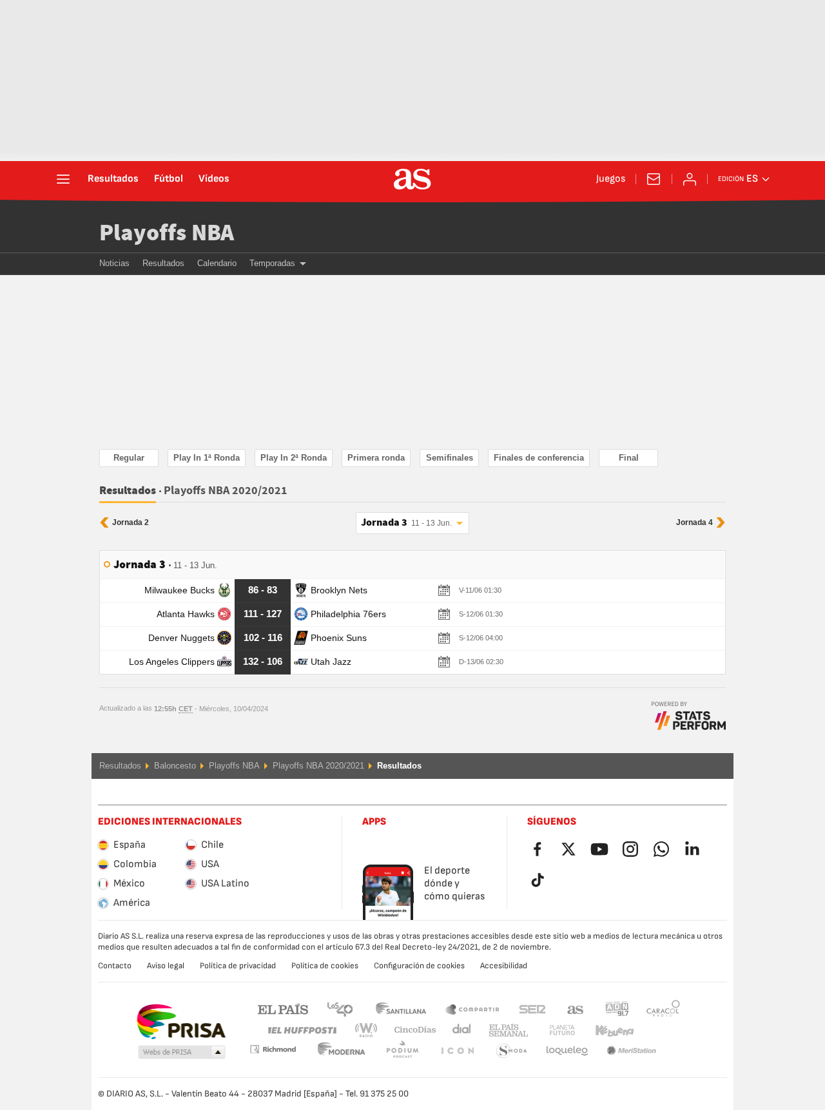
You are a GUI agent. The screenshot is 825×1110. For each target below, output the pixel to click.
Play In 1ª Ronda (206, 458)
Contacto (114, 966)
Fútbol (168, 179)
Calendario (217, 263)
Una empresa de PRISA (181, 1021)
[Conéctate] (689, 179)
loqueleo (511, 1051)
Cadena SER (532, 1008)
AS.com (576, 1008)
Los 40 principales (339, 1008)
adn (617, 1008)
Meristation (567, 1051)
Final (629, 458)
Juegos (610, 179)
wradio (369, 1030)
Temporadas (272, 263)
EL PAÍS (283, 1008)
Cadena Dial (459, 1030)
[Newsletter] (653, 179)
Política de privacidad (238, 966)
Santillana (400, 1008)
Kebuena (606, 1030)
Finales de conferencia (539, 458)
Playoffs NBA (166, 233)
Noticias (114, 263)
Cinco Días (410, 1030)
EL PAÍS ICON (402, 1051)
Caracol (663, 1008)
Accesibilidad (503, 966)
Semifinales (449, 458)
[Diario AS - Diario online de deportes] (412, 179)
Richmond (658, 1030)
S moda (457, 1051)
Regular (128, 458)
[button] (181, 1052)
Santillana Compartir (472, 1008)
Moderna (272, 1049)
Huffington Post (301, 1030)
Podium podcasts (341, 1051)
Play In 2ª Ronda (293, 458)
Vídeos (214, 179)
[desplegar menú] (63, 179)
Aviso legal (165, 966)
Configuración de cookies (419, 966)
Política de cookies (324, 966)
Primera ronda (376, 458)
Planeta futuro (551, 1030)
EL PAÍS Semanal (506, 1030)
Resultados (113, 179)
